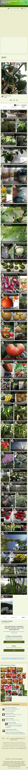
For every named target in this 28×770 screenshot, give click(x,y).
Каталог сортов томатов (14, 8)
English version (22, 748)
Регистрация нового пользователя (14, 641)
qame (5, 97)
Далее (23, 106)
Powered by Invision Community (14, 768)
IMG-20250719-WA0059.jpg (10, 707)
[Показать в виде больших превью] (17, 105)
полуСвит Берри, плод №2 (10, 729)
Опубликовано (15, 709)
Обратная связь (13, 739)
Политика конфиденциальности (18, 738)
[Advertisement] (14, 23)
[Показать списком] (19, 105)
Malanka (8, 709)
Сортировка (23, 105)
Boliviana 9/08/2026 (9, 713)
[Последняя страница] (26, 107)
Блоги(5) (24, 8)
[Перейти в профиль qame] (2, 96)
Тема (7, 738)
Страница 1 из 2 (14, 106)
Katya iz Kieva (9, 714)
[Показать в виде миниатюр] (15, 105)
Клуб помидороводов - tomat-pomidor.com (12, 1)
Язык (3, 738)
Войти (14, 650)
